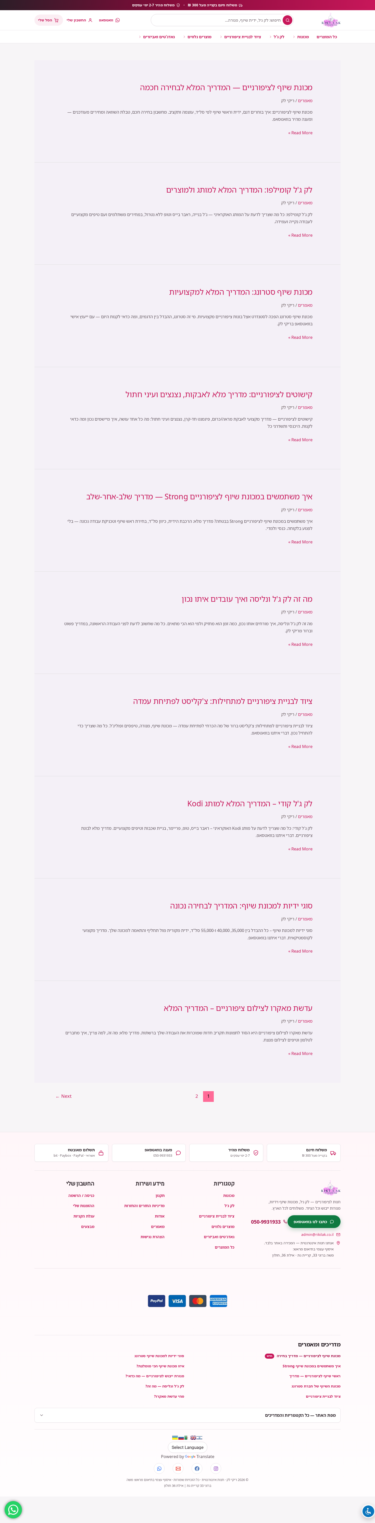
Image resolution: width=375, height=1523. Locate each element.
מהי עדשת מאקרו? (169, 1396)
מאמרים (305, 100)
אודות (160, 1216)
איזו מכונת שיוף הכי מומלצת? (160, 1366)
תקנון (160, 1195)
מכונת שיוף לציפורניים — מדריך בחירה (304, 1355)
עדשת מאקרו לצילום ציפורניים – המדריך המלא (238, 1008)
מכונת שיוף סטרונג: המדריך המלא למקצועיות (240, 292)
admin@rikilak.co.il (317, 1234)
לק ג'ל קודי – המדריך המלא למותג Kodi (249, 803)
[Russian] (181, 1438)
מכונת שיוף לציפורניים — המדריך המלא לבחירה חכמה (226, 87)
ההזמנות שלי (83, 1205)
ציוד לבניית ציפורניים (242, 36)
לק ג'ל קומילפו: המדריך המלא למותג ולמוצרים (239, 189)
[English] (193, 1438)
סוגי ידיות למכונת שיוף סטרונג (159, 1355)
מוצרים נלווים (199, 36)
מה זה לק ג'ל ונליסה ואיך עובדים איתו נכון (247, 599)
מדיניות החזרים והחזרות (144, 1205)
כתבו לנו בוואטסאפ (310, 1221)
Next (63, 1096)
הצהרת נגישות (153, 1236)
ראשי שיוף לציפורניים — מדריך (315, 1375)
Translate (205, 1456)
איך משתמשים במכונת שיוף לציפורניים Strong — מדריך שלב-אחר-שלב (199, 496)
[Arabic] (187, 1438)
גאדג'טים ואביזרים (159, 36)
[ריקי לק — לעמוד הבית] (331, 20)
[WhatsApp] (159, 1468)
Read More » (300, 132)
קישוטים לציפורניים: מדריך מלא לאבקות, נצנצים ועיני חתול (219, 394)
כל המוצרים (327, 36)
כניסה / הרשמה (81, 1195)
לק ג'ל (279, 36)
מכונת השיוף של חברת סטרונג (316, 1386)
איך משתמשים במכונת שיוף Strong (312, 1366)
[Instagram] (215, 1468)
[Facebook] (197, 1468)
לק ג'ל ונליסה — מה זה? (164, 1386)
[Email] (178, 1468)
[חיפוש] (287, 20)
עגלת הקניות (83, 1216)
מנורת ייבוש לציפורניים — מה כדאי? (155, 1375)
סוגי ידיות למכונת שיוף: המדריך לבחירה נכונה (241, 905)
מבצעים (87, 1226)
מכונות (303, 36)
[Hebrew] (199, 1438)
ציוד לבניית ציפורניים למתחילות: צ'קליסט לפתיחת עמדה (222, 701)
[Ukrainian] (175, 1438)
